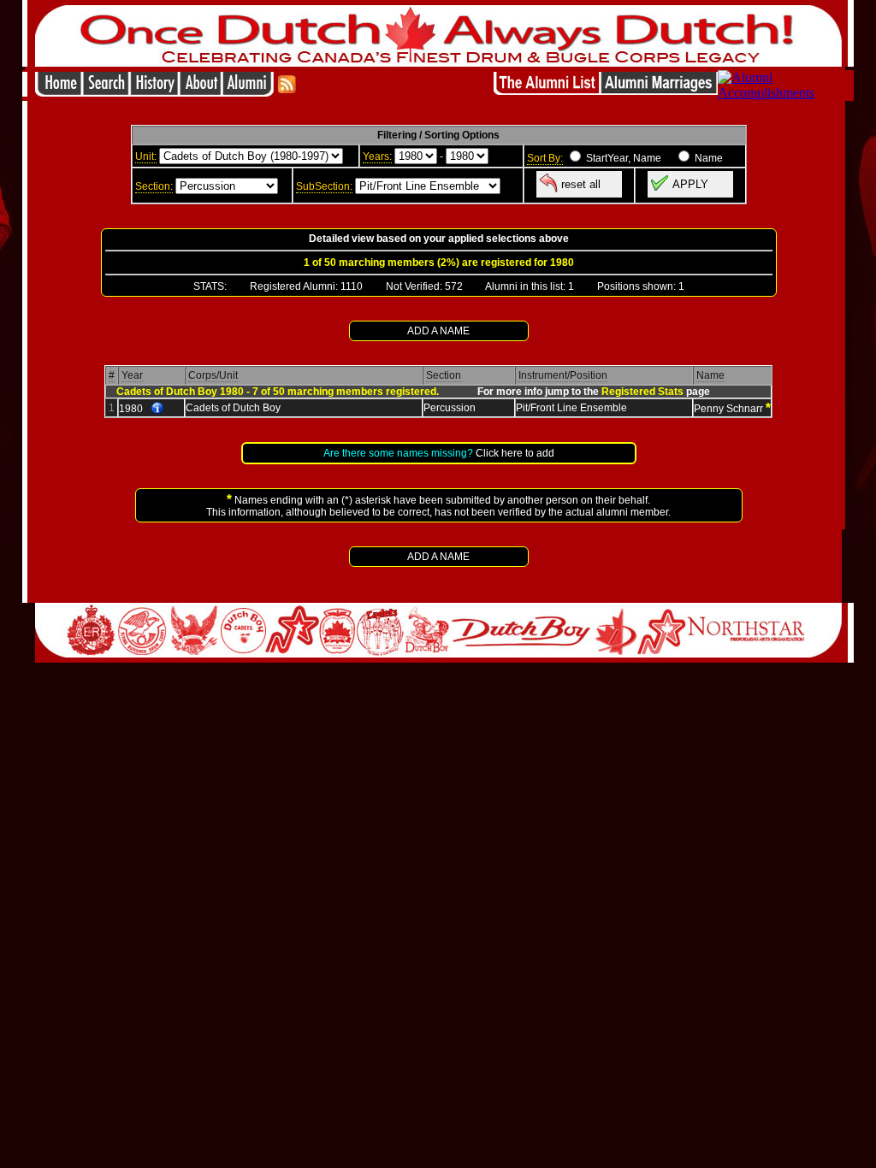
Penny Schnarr (728, 409)
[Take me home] (58, 92)
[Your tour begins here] (105, 92)
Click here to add (515, 453)
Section (443, 375)
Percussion (449, 408)
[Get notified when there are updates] (286, 92)
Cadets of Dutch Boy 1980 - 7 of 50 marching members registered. (277, 392)
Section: (154, 186)
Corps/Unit (213, 375)
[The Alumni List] (547, 92)
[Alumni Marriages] (659, 92)
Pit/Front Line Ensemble (571, 408)
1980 (131, 409)
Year (132, 375)
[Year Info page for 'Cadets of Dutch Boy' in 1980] (157, 409)
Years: (377, 156)
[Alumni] (249, 92)
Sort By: (545, 158)
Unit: (146, 156)
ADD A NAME (438, 331)
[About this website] (200, 92)
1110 (351, 286)
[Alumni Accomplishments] (780, 93)
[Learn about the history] (154, 92)
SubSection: (324, 186)
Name (710, 375)
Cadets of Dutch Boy (233, 408)
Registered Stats (642, 392)
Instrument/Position (562, 375)
